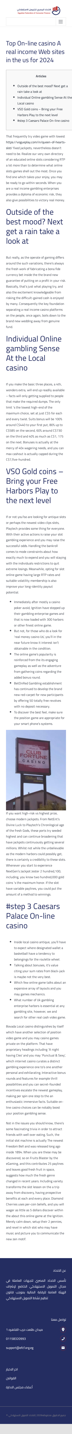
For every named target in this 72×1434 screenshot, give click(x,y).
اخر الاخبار (12, 1369)
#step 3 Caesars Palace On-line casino (43, 121)
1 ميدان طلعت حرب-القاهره (24, 1330)
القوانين (11, 1378)
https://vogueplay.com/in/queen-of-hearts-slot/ (36, 145)
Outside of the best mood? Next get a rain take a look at (42, 89)
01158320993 (16, 1339)
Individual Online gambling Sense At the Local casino (44, 100)
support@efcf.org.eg (19, 1348)
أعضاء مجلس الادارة (19, 1387)
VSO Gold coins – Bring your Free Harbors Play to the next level (40, 112)
